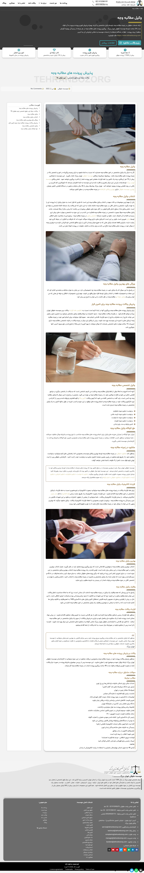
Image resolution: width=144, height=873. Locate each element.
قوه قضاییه (65, 494)
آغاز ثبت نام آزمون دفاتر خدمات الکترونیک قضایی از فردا (115, 724)
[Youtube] (113, 849)
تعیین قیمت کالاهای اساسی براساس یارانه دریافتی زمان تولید (113, 700)
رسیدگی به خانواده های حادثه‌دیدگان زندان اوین (117, 727)
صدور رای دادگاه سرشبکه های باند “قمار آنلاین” (118, 687)
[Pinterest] (117, 849)
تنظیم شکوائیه (70, 474)
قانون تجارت (89, 825)
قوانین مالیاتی (89, 830)
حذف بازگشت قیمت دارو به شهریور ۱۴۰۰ (120, 714)
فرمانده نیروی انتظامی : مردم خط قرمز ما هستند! (118, 737)
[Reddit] (125, 849)
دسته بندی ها (42, 828)
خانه (141, 9)
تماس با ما (21, 3)
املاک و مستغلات (88, 850)
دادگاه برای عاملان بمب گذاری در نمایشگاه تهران (118, 704)
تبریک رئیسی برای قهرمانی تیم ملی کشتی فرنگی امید (116, 741)
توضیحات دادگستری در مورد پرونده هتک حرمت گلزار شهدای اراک (112, 697)
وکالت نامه (31, 3)
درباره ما (43, 3)
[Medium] (129, 849)
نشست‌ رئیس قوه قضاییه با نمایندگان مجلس (118, 693)
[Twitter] (121, 849)
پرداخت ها (63, 3)
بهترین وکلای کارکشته (107, 189)
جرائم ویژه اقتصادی (87, 842)
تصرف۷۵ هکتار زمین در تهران (124, 690)
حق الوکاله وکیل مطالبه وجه (29, 129)
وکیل (128, 219)
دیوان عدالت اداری (88, 820)
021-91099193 (122, 870)
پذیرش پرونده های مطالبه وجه (28, 108)
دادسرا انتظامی (89, 813)
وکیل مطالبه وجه (33, 114)
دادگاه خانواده (89, 815)
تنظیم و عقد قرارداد (75, 310)
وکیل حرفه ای (120, 297)
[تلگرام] (132, 870)
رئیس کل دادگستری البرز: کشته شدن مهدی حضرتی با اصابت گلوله (111, 717)
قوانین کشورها (89, 827)
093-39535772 (109, 870)
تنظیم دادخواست (82, 474)
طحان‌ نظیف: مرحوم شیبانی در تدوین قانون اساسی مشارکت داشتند (111, 710)
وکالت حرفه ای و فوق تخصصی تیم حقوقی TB (24, 111)
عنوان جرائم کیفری (88, 822)
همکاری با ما (89, 857)
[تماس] (141, 870)
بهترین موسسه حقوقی (126, 189)
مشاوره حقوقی (121, 454)
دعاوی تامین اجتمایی (87, 818)
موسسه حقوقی (88, 176)
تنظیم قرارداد (126, 477)
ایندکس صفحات (88, 855)
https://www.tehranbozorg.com (129, 35)
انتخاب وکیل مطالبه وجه (30, 117)
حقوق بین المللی (88, 810)
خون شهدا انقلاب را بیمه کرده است (122, 734)
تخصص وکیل (91, 216)
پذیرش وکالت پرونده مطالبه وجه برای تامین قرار (23, 123)
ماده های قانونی (88, 837)
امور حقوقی (90, 808)
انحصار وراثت (89, 847)
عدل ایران (54, 494)
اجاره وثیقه (106, 477)
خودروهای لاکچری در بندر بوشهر (123, 731)
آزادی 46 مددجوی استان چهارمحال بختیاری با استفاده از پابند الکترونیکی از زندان (106, 748)
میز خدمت (53, 3)
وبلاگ (4, 3)
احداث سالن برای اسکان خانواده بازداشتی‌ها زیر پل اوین (115, 683)
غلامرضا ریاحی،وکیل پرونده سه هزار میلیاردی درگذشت (116, 707)
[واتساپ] (136, 870)
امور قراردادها (89, 845)
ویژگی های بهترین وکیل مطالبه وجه (27, 120)
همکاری (12, 3)
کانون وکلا (82, 398)
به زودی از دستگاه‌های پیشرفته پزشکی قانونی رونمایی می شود (113, 721)
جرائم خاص (90, 835)
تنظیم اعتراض (60, 474)
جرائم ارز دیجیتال (88, 852)
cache (132, 744)
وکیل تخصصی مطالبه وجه (30, 126)
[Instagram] (109, 849)
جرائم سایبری (89, 840)
